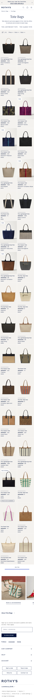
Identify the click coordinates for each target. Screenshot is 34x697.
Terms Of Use (15, 693)
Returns (9, 673)
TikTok (19, 642)
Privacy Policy (6, 693)
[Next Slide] (32, 2)
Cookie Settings (26, 693)
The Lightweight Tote (10, 27)
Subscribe (9, 635)
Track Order (24, 668)
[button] (23, 7)
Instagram (11, 642)
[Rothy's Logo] (6, 7)
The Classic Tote (26, 27)
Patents (21, 691)
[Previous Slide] (2, 2)
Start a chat (9, 668)
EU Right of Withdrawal (8, 696)
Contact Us (24, 673)
